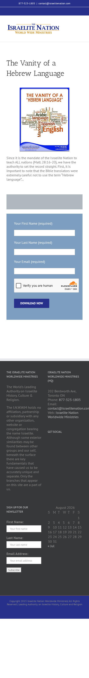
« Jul (51, 546)
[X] (36, 202)
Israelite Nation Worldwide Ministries (63, 414)
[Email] (59, 202)
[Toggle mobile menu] (81, 24)
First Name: (15, 522)
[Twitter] (55, 442)
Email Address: (17, 554)
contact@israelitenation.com (54, 3)
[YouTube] (60, 442)
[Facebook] (14, 202)
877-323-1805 (70, 400)
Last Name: (14, 538)
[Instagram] (66, 442)
